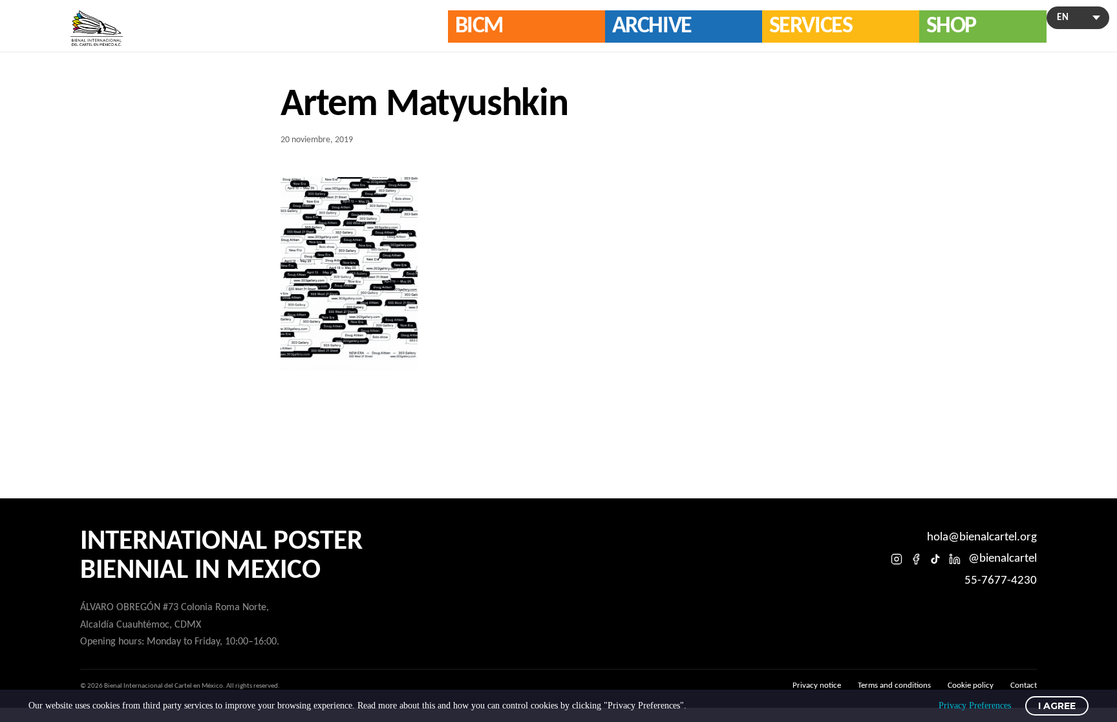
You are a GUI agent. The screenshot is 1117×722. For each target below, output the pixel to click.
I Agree (1057, 706)
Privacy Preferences (975, 705)
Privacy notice (817, 686)
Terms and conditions (894, 686)
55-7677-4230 (1000, 581)
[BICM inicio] (96, 28)
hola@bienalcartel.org (982, 537)
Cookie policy (971, 686)
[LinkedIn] (955, 559)
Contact (1023, 686)
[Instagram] (896, 559)
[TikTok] (935, 559)
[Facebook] (916, 559)
